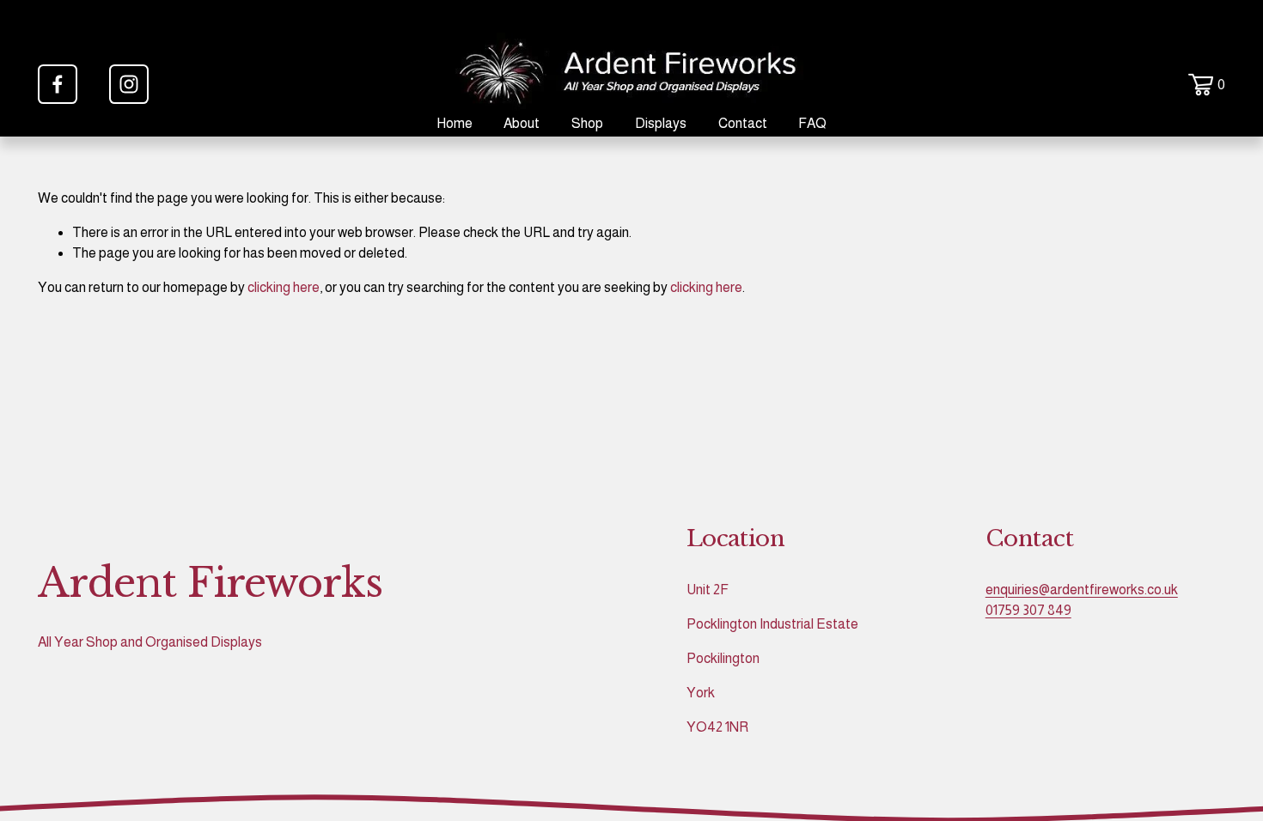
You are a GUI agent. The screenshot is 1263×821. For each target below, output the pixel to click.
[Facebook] (57, 84)
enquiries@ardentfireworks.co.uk (1081, 589)
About (521, 123)
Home (454, 123)
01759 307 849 (1028, 610)
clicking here (283, 287)
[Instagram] (129, 84)
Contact (742, 123)
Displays (660, 123)
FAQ (812, 123)
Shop (587, 123)
